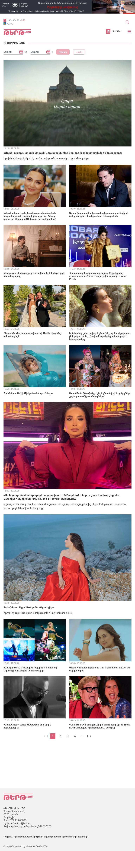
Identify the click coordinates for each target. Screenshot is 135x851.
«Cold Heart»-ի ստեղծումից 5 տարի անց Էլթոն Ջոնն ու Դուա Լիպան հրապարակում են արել (99, 726)
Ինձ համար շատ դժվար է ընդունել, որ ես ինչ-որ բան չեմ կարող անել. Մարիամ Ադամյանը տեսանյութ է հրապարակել (99, 336)
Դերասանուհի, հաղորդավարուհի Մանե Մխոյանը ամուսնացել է (32, 335)
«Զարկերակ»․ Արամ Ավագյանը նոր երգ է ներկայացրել (27, 726)
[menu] (129, 31)
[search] (127, 22)
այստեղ (82, 836)
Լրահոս (116, 31)
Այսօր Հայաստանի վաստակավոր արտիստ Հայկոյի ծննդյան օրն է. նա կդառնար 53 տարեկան (98, 214)
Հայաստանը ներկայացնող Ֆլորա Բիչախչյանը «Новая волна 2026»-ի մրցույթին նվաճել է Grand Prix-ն (97, 276)
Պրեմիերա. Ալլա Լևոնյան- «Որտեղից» (29, 607)
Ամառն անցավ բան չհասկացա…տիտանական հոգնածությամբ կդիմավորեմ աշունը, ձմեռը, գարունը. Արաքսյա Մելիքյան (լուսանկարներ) (30, 216)
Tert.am (17, 32)
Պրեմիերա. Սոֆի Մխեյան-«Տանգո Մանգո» (28, 393)
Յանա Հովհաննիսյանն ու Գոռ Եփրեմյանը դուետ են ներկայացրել (99, 669)
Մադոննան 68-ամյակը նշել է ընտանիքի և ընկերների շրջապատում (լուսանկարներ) (100, 395)
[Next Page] (89, 736)
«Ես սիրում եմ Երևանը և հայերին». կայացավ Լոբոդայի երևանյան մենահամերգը (30, 669)
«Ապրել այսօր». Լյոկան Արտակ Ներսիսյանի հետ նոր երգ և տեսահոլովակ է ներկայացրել (63, 152)
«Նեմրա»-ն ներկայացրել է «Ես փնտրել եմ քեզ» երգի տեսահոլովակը (34, 274)
